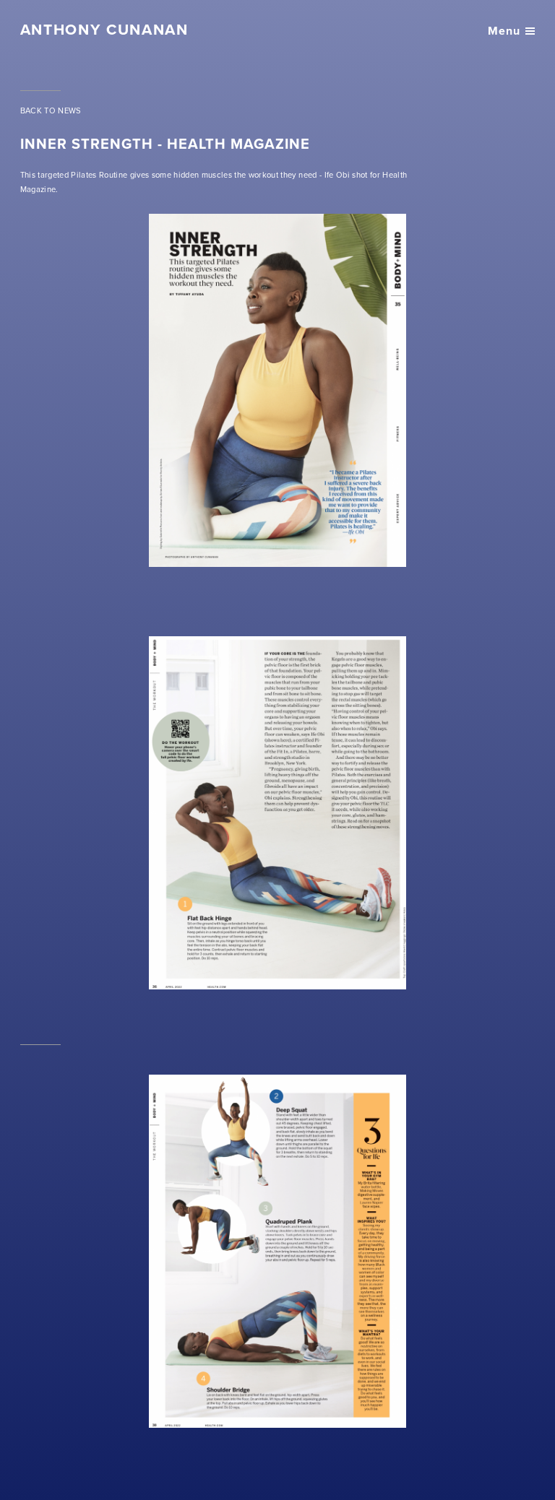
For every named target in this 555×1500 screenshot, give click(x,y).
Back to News (51, 110)
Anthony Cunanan (104, 29)
